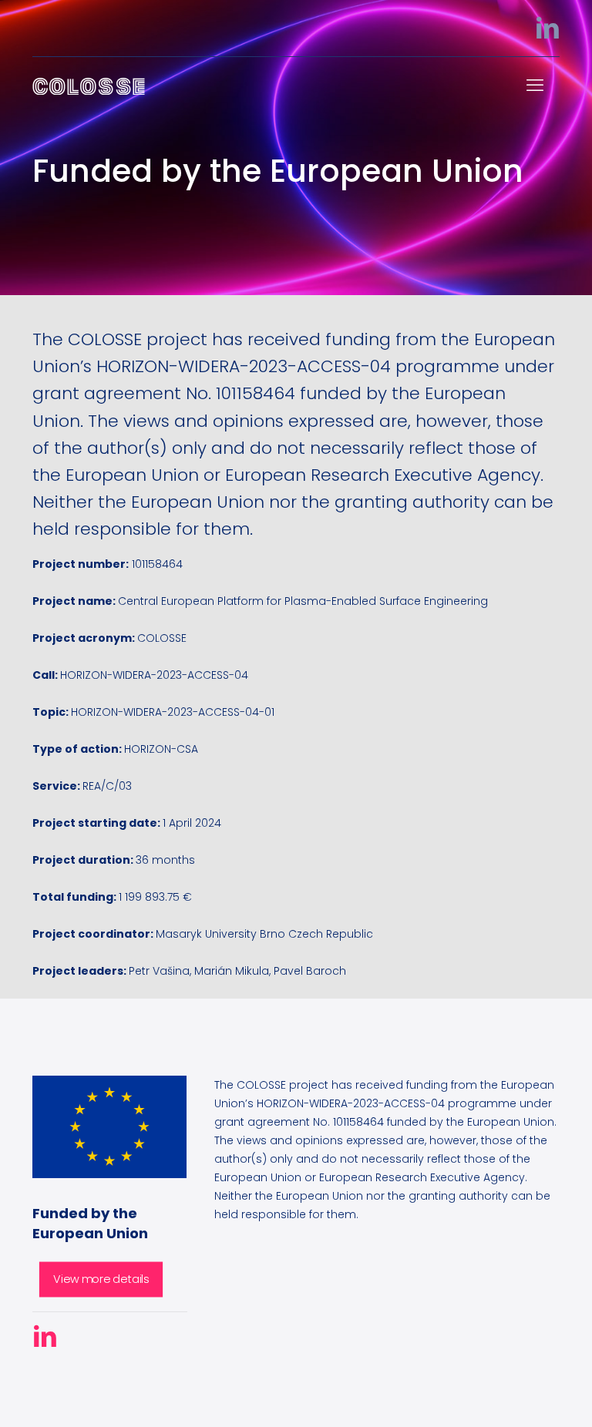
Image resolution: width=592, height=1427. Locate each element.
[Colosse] (88, 85)
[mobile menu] (535, 85)
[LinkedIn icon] (547, 32)
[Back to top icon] (528, 1402)
